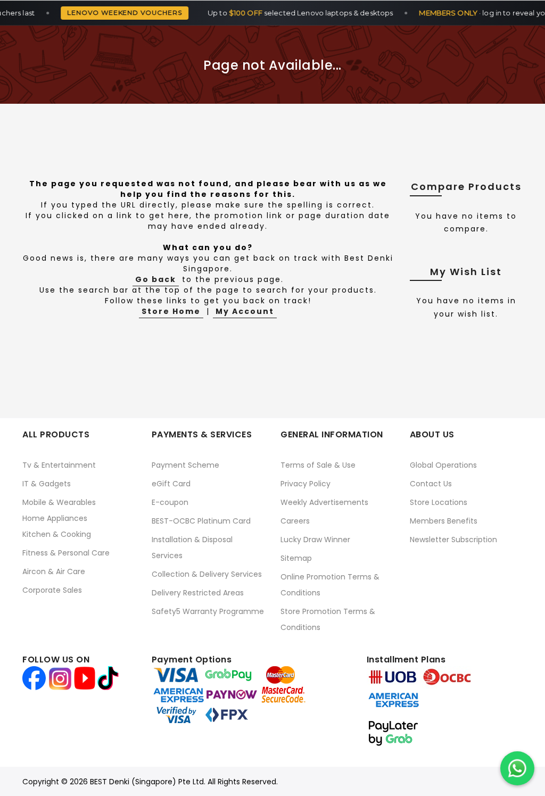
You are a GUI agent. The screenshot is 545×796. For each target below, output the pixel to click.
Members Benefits (443, 521)
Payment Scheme (185, 465)
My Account (245, 311)
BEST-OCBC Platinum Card (201, 521)
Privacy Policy (305, 483)
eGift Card (171, 483)
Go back (155, 279)
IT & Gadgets (46, 483)
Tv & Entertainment (59, 465)
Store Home (171, 311)
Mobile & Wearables (59, 502)
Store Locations (438, 502)
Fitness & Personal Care (66, 553)
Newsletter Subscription (453, 539)
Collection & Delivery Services (207, 574)
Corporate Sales (52, 590)
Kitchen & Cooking (56, 534)
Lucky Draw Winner (315, 539)
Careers (295, 521)
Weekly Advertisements (324, 502)
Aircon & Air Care (53, 571)
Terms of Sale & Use (318, 465)
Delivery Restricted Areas (198, 592)
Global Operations (443, 465)
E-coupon (170, 502)
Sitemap (296, 558)
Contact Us (431, 483)
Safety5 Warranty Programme (208, 611)
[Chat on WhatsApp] (517, 768)
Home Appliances (54, 518)
